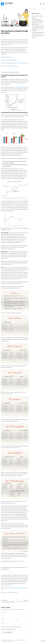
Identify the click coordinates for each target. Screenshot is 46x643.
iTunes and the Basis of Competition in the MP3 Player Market (14, 63)
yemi (3, 35)
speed (2, 270)
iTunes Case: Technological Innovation (9, 66)
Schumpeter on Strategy (6, 57)
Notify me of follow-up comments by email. (11, 627)
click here (15, 592)
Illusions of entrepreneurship (19, 87)
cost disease (21, 561)
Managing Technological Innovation (9, 60)
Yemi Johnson (9, 3)
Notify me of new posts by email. (9, 629)
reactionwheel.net (7, 44)
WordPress (10, 641)
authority (20, 270)
